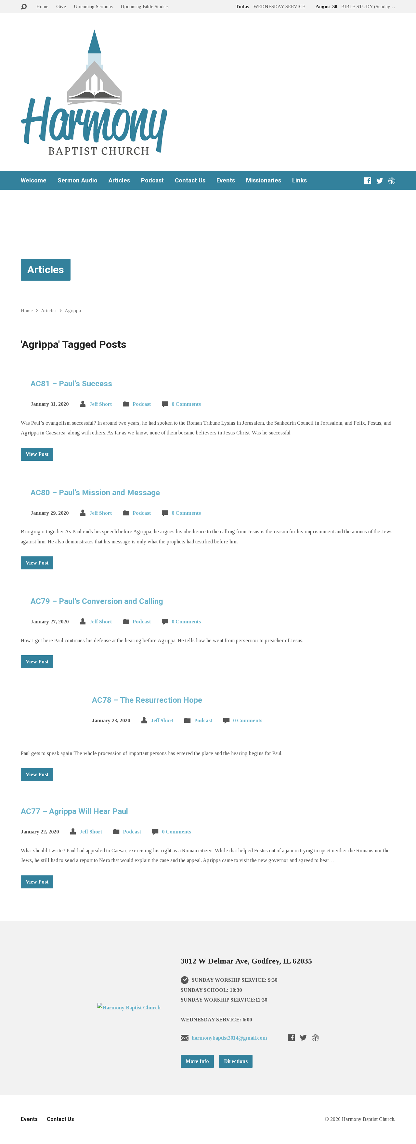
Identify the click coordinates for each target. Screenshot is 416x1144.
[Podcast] (391, 180)
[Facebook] (367, 180)
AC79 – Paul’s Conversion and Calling (97, 601)
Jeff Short (100, 404)
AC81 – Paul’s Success (71, 383)
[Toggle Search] (24, 7)
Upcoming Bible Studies (145, 6)
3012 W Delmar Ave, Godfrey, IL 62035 (246, 961)
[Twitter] (379, 180)
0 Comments (186, 404)
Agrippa (73, 310)
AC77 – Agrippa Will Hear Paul (74, 811)
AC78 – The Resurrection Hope (147, 700)
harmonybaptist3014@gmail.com (229, 1038)
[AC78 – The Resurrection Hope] (51, 734)
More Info (197, 1061)
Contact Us (190, 180)
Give (61, 6)
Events (225, 180)
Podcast (152, 180)
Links (299, 180)
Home (42, 6)
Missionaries (263, 180)
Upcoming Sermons (93, 6)
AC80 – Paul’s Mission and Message (95, 492)
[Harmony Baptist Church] (129, 1007)
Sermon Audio (78, 180)
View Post (37, 454)
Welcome (33, 180)
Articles (119, 180)
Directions (236, 1061)
